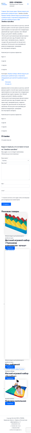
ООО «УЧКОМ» (16, 2)
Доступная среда (12, 11)
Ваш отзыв (4, 163)
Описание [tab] (8, 82)
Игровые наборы (6, 15)
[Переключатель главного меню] (28, 4)
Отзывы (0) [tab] (8, 84)
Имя (2, 183)
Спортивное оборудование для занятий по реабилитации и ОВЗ (14, 78)
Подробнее (10, 248)
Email (3, 190)
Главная (3, 11)
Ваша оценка (4, 158)
